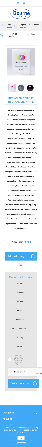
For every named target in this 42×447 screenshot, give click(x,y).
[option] (11, 88)
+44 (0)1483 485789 (12, 35)
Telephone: (20, 319)
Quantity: (20, 337)
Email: (20, 310)
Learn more (21, 443)
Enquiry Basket (23, 26)
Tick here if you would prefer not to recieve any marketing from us (18, 359)
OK (21, 438)
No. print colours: (19, 328)
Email (33, 34)
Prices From (17, 242)
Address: (20, 301)
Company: (20, 292)
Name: (20, 283)
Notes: (20, 346)
